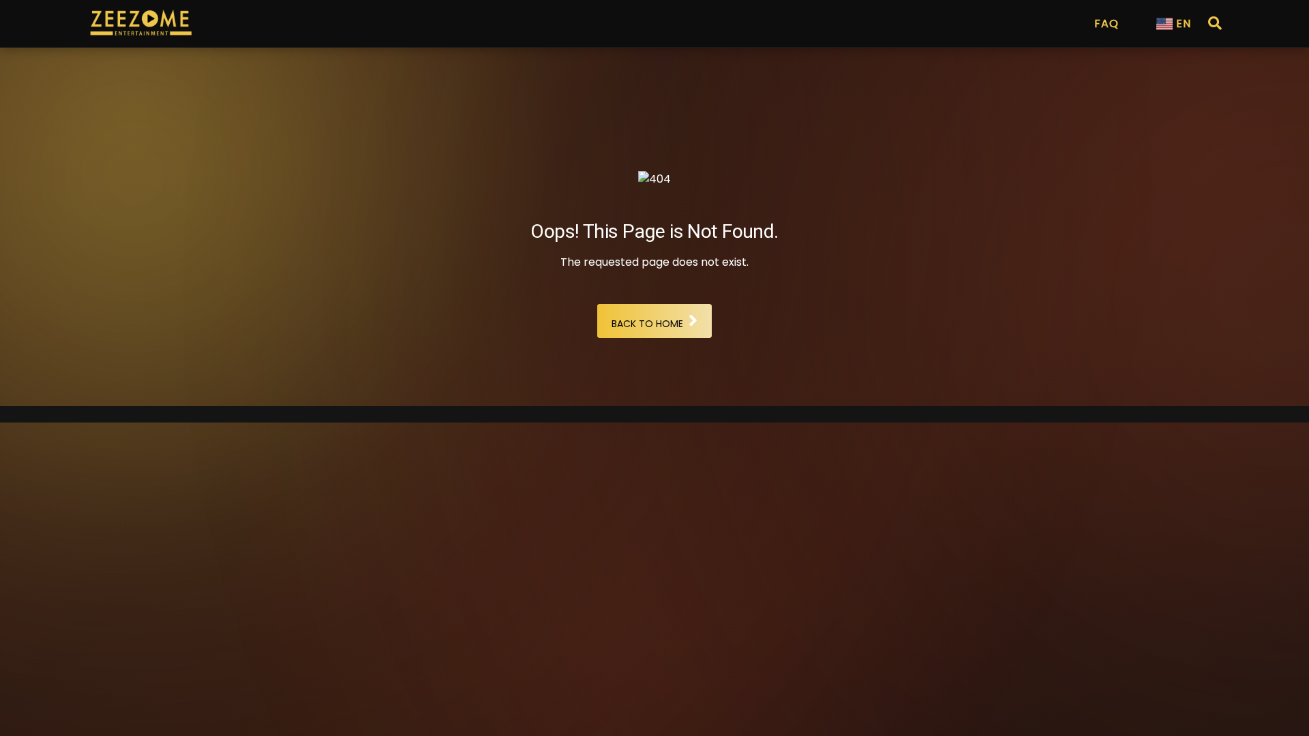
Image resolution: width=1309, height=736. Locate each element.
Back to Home (647, 324)
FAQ (1106, 23)
